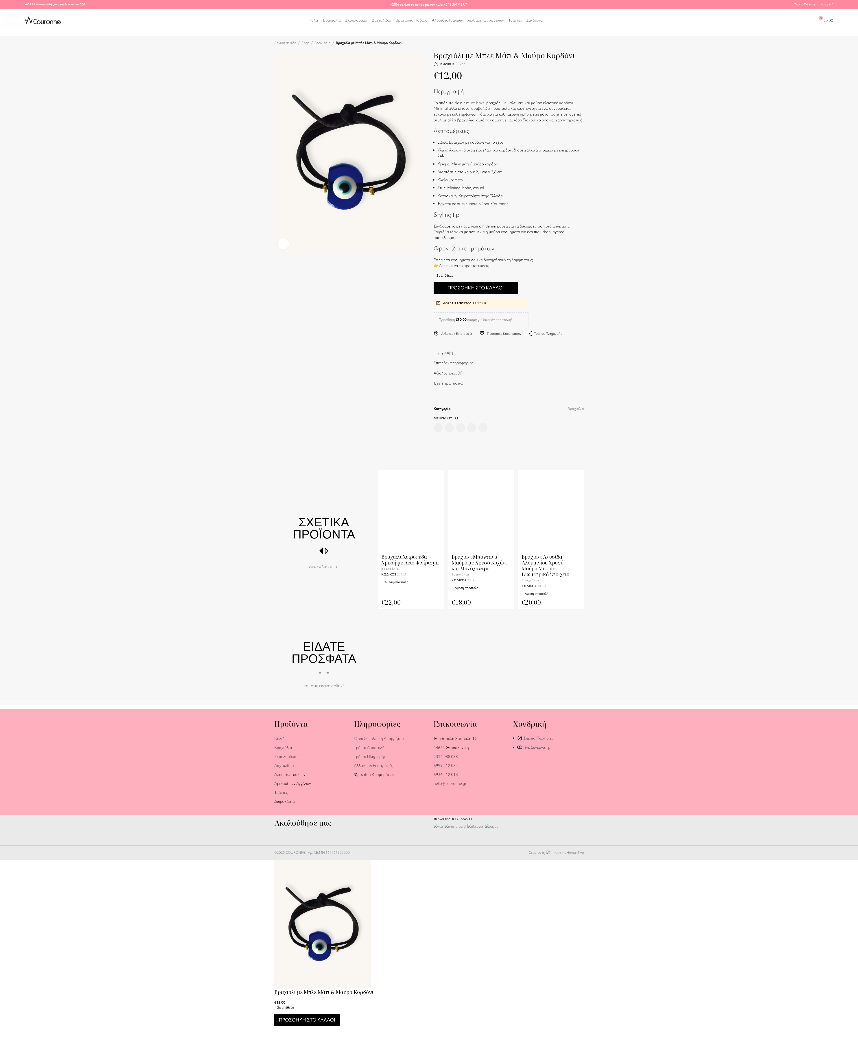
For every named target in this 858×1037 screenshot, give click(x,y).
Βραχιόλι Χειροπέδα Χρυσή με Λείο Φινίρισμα (410, 559)
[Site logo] (43, 20)
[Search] (794, 20)
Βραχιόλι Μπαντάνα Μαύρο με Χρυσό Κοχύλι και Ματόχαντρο (479, 562)
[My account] (802, 20)
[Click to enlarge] (283, 243)
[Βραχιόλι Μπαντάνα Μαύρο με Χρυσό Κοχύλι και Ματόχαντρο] (481, 513)
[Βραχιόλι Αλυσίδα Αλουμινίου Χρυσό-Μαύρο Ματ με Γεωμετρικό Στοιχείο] (551, 513)
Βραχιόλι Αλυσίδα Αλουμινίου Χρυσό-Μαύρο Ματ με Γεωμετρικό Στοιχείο (545, 565)
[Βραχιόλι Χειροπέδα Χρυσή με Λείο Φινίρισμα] (410, 513)
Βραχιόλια (390, 569)
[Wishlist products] (810, 20)
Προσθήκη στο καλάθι (476, 288)
